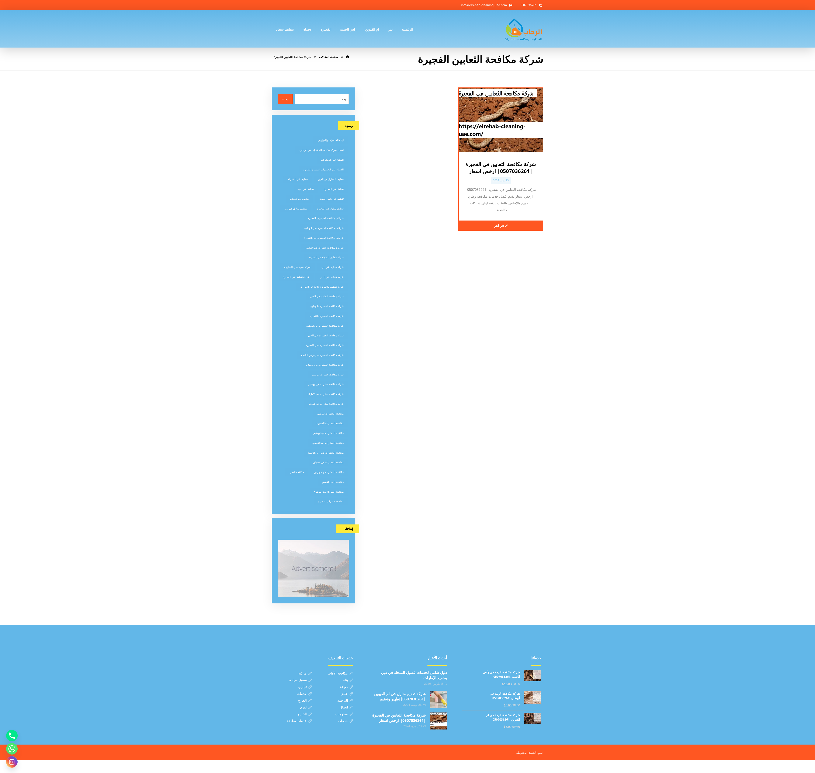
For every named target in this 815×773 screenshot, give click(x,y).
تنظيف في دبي (306, 189)
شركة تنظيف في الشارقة (297, 267)
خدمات (302, 693)
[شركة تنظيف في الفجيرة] (523, 29)
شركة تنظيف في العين (332, 277)
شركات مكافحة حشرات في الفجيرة (324, 247)
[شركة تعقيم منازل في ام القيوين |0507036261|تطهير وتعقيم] (438, 699)
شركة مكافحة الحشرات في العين (326, 335)
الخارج (302, 700)
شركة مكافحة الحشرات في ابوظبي (325, 325)
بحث (285, 99)
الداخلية (342, 700)
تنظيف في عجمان (299, 199)
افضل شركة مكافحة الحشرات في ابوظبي (321, 150)
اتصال (344, 707)
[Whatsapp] (12, 749)
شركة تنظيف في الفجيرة (296, 277)
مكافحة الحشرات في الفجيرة (328, 443)
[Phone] (12, 735)
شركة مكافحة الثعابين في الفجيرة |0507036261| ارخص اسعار (399, 718)
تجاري (302, 686)
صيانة (344, 686)
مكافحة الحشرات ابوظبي (330, 413)
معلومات (341, 714)
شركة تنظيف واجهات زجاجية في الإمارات (322, 286)
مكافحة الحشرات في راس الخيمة (326, 452)
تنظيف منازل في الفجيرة (330, 208)
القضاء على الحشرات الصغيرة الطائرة (323, 169)
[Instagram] (12, 762)
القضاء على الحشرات (332, 160)
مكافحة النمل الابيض (333, 482)
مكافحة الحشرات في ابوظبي (328, 433)
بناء (345, 680)
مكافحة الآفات (338, 673)
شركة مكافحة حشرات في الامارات (325, 394)
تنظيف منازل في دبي (296, 208)
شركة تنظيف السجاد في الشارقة (326, 257)
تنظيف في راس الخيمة (331, 199)
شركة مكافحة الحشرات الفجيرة (327, 316)
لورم (303, 707)
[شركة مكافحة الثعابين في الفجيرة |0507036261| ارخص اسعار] (438, 721)
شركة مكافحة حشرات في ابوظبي (326, 384)
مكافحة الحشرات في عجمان (328, 462)
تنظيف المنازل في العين (331, 179)
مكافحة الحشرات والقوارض (329, 472)
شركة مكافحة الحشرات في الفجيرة (325, 345)
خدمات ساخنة (297, 720)
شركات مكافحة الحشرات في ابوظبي (324, 228)
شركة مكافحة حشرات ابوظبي (328, 374)
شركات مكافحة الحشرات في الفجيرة (324, 238)
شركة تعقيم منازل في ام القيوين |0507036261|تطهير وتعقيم (400, 696)
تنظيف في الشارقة (298, 179)
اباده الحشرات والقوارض (331, 140)
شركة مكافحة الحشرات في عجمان (325, 365)
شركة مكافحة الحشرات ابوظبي (327, 306)
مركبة (302, 673)
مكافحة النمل (297, 472)
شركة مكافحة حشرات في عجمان (326, 404)
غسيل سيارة (298, 680)
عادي (344, 693)
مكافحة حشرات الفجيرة (331, 501)
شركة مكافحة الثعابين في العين (327, 296)
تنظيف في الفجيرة (334, 189)
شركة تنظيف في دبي (332, 267)
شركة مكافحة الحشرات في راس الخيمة (322, 355)
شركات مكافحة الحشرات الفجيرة (326, 218)
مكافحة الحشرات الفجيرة (330, 423)
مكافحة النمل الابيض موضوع (329, 491)
